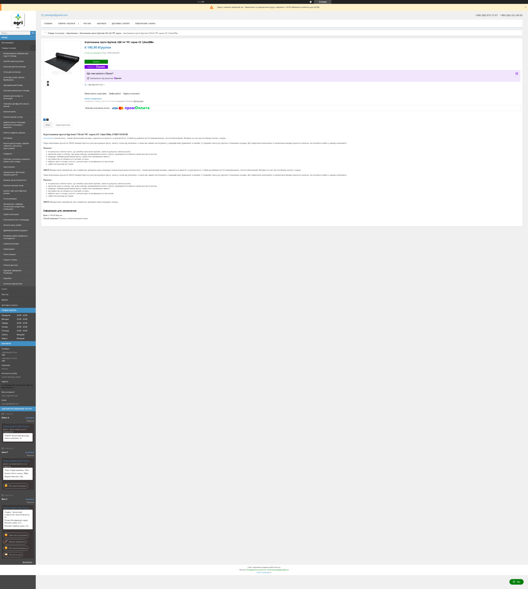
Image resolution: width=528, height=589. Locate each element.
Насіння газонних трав (13, 185)
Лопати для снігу (10, 265)
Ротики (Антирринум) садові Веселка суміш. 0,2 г (16, 521)
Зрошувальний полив (13, 85)
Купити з (91, 67)
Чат (518, 582)
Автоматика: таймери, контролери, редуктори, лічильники (14, 206)
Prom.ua (277, 567)
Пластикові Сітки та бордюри (16, 219)
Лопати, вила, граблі (12, 225)
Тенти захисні (9, 254)
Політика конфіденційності (278, 570)
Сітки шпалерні (10, 198)
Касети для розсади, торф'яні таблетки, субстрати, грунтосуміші (16, 146)
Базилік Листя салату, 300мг (16, 473)
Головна (48, 23)
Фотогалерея (7, 42)
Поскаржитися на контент (256, 570)
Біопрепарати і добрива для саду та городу (15, 54)
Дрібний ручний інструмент (15, 230)
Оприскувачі (9, 249)
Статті (4, 289)
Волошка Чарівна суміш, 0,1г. (17, 526)
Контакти (101, 23)
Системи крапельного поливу (16, 90)
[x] (47, 120)
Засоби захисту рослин (13, 61)
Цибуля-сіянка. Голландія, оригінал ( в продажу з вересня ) (14, 124)
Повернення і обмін (145, 23)
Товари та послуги (56, 33)
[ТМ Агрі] (18, 19)
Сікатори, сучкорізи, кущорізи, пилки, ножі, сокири (16, 160)
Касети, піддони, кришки (14, 132)
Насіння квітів (9, 111)
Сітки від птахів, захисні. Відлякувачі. (14, 78)
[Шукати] (33, 33)
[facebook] (44, 120)
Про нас (5, 294)
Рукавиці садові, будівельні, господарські (15, 237)
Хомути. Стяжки (10, 259)
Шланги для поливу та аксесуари (13, 97)
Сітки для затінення (12, 72)
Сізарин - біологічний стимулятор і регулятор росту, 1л (17, 514)
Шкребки (7, 278)
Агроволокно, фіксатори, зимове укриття (14, 173)
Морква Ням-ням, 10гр (14, 477)
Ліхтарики (7, 138)
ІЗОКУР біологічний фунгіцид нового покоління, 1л (17, 437)
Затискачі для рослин (12, 283)
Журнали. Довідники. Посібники (12, 271)
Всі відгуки (27, 562)
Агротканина (9, 167)
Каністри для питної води (14, 66)
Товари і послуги (9, 48)
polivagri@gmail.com (10, 403)
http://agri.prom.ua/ (10, 395)
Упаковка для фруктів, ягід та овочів (16, 104)
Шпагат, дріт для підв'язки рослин (15, 192)
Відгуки (5, 299)
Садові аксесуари (11, 243)
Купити (96, 61)
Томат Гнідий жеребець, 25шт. (17, 470)
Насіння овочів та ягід (13, 117)
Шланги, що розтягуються (14, 180)
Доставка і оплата (10, 305)
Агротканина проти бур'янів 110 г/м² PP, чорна (100, 33)
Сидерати (7, 153)
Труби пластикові (11, 214)
